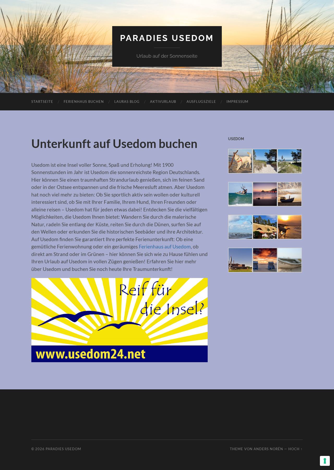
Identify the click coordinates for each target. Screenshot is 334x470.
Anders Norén (268, 449)
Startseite (42, 101)
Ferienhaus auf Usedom (165, 246)
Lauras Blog (127, 101)
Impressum (237, 101)
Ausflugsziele (201, 101)
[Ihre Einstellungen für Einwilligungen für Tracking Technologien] (325, 461)
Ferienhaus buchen (84, 101)
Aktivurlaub (163, 101)
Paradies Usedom (167, 38)
